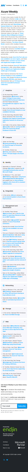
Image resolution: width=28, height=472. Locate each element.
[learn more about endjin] (14, 429)
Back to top (6, 448)
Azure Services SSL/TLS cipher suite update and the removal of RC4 (14, 259)
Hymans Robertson (6, 26)
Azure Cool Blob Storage (12, 314)
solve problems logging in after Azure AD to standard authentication (14, 182)
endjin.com (18, 19)
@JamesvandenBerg (9, 143)
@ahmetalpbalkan (8, 235)
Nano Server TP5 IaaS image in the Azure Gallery (13, 153)
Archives (9, 5)
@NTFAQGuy (7, 176)
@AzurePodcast (8, 375)
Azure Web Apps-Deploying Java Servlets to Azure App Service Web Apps (13, 329)
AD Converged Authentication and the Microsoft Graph (13, 170)
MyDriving (6, 338)
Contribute (16, 5)
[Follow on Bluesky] (26, 5)
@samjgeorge (7, 362)
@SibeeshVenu (7, 342)
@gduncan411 (7, 336)
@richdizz (11, 168)
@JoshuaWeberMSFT (9, 275)
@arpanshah (7, 251)
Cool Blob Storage (20, 48)
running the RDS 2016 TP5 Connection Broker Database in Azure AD (14, 128)
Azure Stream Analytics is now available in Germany (12, 75)
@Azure (13, 195)
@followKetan (12, 266)
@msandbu (6, 127)
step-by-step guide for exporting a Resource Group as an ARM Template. (14, 215)
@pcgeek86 (15, 220)
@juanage (21, 347)
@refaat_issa (7, 151)
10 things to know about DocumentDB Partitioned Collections (13, 82)
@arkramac (15, 96)
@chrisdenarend (17, 354)
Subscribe (22, 406)
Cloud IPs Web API (11, 377)
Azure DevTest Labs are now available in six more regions (13, 228)
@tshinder (18, 256)
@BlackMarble (15, 326)
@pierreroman (7, 213)
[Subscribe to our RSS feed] (23, 5)
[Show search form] (21, 5)
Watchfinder (17, 24)
